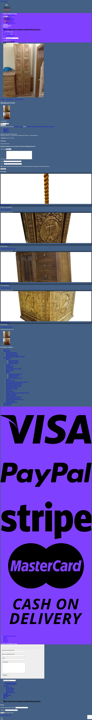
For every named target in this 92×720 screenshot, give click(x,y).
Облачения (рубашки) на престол (14, 383)
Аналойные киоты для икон (15, 374)
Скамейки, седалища (11, 394)
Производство (7, 25)
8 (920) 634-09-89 (8, 42)
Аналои (8, 359)
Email (2, 163)
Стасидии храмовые (11, 395)
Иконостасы (9, 17)
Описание (6, 129)
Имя (2, 161)
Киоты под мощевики (14, 375)
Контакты (5, 26)
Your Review (3, 159)
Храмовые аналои (13, 363)
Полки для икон (10, 20)
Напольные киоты (13, 376)
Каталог (5, 16)
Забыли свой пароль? (6, 715)
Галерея (5, 24)
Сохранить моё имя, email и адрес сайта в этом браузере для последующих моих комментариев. (25, 166)
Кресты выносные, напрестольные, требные (17, 382)
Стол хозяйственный (6, 287)
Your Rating (3, 149)
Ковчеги (8, 379)
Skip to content (4, 1)
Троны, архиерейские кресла (13, 398)
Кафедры (8, 371)
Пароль (3, 710)
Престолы (8, 390)
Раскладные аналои (14, 362)
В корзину (3, 125)
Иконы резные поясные (12, 353)
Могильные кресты (10, 23)
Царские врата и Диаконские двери (14, 399)
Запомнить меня (9, 712)
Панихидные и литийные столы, (14, 384)
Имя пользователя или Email (8, 707)
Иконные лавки (10, 370)
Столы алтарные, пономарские (13, 396)
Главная (3, 99)
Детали (5, 130)
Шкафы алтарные (18, 99)
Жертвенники (9, 367)
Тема (3, 658)
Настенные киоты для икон (15, 378)
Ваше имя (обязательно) (8, 650)
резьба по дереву (49, 126)
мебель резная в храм (39, 126)
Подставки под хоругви (11, 387)
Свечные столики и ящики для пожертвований (17, 392)
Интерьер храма (10, 19)
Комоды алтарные (10, 380)
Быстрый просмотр (5, 204)
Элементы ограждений (11, 402)
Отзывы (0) (6, 131)
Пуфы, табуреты (10, 391)
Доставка (5, 640)
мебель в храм (30, 126)
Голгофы (8, 364)
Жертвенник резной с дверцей (8, 248)
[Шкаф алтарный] (6, 111)
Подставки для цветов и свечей (13, 386)
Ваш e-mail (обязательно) (8, 654)
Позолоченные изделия (12, 388)
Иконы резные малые (11, 352)
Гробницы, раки (10, 366)
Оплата (5, 638)
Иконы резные (9, 21)
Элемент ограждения (6, 209)
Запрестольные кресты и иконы (14, 368)
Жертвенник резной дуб (6, 327)
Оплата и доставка (10, 15)
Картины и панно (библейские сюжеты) (15, 356)
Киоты (7, 372)
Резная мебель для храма (10, 13)
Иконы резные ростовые (12, 355)
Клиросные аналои (13, 360)
